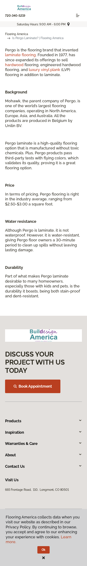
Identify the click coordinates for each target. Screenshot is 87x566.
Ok (44, 549)
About (10, 455)
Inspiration (14, 432)
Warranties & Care (21, 443)
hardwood (14, 65)
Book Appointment (35, 386)
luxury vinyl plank (44, 69)
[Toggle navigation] (77, 15)
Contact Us (15, 466)
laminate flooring (20, 55)
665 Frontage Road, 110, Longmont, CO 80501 (37, 489)
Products (13, 421)
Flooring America (16, 34)
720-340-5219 (15, 15)
